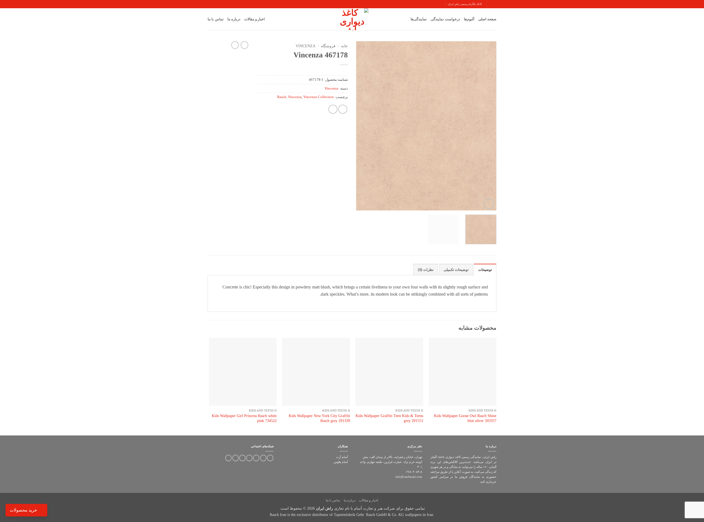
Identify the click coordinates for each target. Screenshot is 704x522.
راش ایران (324, 508)
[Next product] (244, 45)
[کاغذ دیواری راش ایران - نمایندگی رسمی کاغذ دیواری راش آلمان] (352, 19)
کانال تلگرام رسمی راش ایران (465, 3)
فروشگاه (328, 46)
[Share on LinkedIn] (332, 109)
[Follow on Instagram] (270, 458)
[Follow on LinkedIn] (242, 458)
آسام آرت (342, 457)
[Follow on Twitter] (263, 458)
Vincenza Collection (318, 97)
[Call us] (249, 458)
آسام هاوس (341, 461)
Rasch (281, 97)
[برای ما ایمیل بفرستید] (256, 458)
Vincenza (305, 46)
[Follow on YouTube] (235, 458)
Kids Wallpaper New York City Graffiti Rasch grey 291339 (319, 418)
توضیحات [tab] (485, 270)
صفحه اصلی (487, 19)
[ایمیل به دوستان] (342, 109)
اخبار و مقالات (254, 19)
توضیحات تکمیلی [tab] (456, 270)
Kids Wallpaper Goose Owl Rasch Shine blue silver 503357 (465, 418)
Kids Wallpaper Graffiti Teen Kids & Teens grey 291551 (389, 418)
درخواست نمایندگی (445, 19)
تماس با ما (216, 19)
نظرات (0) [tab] (426, 270)
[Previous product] (235, 45)
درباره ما (233, 19)
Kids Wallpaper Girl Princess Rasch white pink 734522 (244, 418)
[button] (494, 4)
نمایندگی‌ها (419, 19)
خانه (344, 46)
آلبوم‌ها (469, 19)
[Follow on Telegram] (228, 458)
